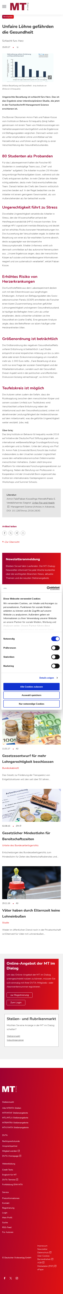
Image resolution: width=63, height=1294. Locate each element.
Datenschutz (43, 1252)
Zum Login (16, 1002)
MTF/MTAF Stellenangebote (15, 1112)
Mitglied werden (9, 1151)
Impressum (42, 1245)
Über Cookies (43, 1256)
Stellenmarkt (13, 1036)
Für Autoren (7, 1232)
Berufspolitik (8, 17)
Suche (5, 1222)
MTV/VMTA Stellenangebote (15, 1127)
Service (5, 1192)
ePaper (40, 1269)
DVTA (5, 1135)
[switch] (52, 646)
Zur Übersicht (12, 542)
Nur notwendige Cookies (31, 703)
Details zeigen (46, 678)
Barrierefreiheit (44, 1259)
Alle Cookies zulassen (31, 686)
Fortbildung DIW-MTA (12, 1184)
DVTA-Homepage (10, 1156)
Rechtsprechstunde (11, 1141)
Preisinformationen (10, 1198)
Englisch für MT (9, 1174)
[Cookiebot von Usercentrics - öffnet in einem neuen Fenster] (47, 588)
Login (4, 1212)
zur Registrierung (19, 995)
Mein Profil (7, 1217)
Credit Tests (7, 1169)
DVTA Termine (8, 1179)
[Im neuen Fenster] (10, 1278)
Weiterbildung (8, 1163)
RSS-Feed (6, 1227)
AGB (39, 1262)
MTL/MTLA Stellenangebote (15, 1117)
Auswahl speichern (31, 695)
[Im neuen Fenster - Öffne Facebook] (4, 1278)
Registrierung (8, 1208)
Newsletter (42, 1249)
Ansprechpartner (9, 1146)
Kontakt (5, 1203)
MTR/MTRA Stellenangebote (15, 1122)
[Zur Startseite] (19, 6)
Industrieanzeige (15, 1040)
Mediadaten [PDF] (45, 1266)
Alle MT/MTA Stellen (11, 1108)
